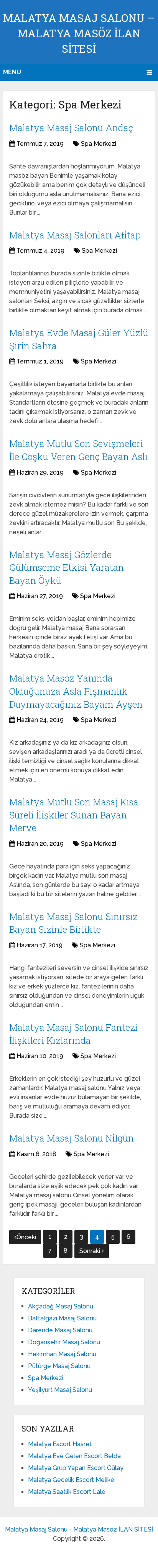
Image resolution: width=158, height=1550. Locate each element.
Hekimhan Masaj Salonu (62, 1354)
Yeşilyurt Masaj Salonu (60, 1389)
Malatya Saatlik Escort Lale (66, 1491)
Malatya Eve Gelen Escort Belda (74, 1456)
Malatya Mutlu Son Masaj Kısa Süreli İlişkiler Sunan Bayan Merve (73, 815)
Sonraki (90, 1251)
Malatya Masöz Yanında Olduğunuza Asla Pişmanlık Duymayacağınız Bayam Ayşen (76, 691)
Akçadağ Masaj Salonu (60, 1306)
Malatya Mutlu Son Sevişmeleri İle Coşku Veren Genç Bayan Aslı (78, 450)
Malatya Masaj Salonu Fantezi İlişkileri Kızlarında (73, 1034)
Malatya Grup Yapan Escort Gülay (75, 1468)
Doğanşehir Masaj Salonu (64, 1342)
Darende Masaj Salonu (60, 1330)
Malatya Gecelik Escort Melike (71, 1479)
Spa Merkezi (98, 143)
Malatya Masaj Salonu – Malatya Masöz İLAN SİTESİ (79, 33)
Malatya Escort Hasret (60, 1444)
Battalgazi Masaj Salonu (62, 1318)
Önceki (26, 1237)
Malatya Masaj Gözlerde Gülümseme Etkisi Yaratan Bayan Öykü (66, 567)
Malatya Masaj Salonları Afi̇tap (75, 235)
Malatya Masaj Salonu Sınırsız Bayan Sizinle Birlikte (73, 923)
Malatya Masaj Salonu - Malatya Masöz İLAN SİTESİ (79, 1529)
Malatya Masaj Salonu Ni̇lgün (71, 1138)
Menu (12, 72)
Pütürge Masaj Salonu (59, 1366)
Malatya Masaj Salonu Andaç (71, 128)
